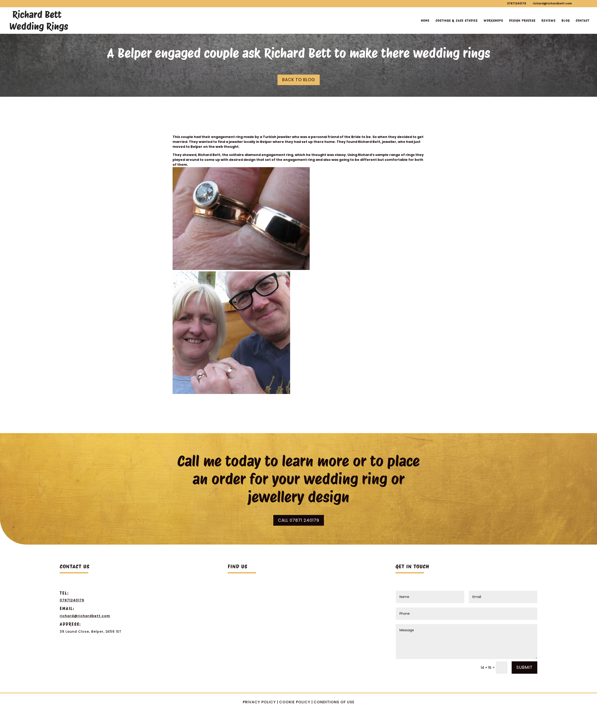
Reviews (548, 20)
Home (425, 20)
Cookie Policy (294, 702)
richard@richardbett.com (85, 616)
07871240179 (516, 3)
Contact (583, 20)
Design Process (522, 20)
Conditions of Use (334, 702)
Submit (524, 667)
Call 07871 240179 (298, 520)
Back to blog (298, 80)
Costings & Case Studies (457, 20)
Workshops (493, 20)
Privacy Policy (259, 702)
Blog (566, 20)
